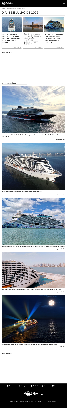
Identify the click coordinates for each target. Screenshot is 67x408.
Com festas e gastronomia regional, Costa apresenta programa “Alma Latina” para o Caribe (29, 344)
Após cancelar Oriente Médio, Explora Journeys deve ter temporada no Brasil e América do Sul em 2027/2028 (31, 135)
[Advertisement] (33, 67)
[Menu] (64, 3)
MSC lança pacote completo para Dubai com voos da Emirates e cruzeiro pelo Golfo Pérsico (11, 38)
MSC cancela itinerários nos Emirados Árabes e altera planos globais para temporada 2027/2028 (31, 289)
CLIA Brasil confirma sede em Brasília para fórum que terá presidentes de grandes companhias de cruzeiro (32, 39)
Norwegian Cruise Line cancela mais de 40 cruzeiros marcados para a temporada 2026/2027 (54, 38)
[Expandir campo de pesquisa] (58, 3)
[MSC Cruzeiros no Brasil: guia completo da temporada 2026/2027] (33, 166)
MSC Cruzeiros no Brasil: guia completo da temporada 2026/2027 (22, 191)
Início (3, 8)
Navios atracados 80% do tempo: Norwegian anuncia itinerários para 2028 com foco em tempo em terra (33, 246)
